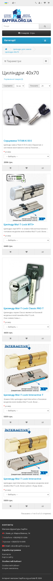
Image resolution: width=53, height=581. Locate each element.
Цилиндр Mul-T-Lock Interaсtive (22, 478)
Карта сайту (7, 557)
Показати (34, 86)
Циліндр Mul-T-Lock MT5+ (19, 224)
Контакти (6, 554)
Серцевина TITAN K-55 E (18, 140)
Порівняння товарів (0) (13, 79)
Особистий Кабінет (10, 565)
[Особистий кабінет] (40, 3)
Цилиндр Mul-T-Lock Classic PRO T (24, 308)
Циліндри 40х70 (12, 52)
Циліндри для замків (22, 49)
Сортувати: (8, 86)
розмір (8, 152)
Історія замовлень (10, 568)
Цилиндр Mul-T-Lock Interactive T (23, 394)
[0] (45, 3)
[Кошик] (48, 3)
